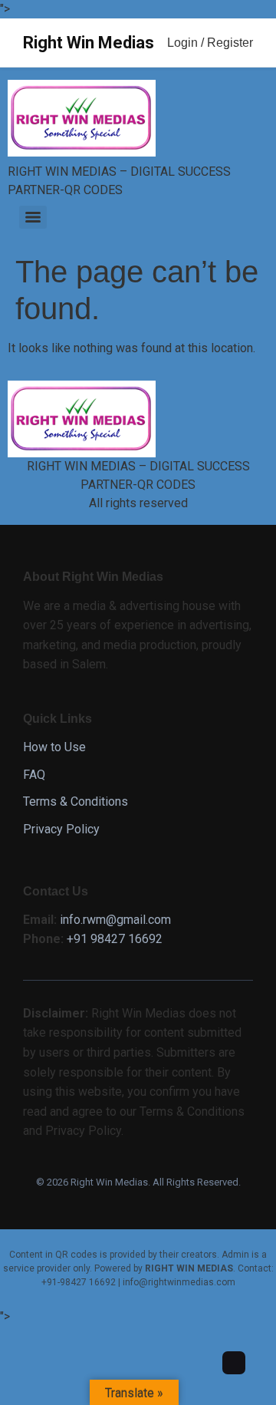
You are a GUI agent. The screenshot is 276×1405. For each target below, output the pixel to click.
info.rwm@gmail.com (115, 919)
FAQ (34, 774)
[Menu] (33, 217)
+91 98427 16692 (115, 939)
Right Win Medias (88, 42)
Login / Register (210, 42)
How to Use (54, 747)
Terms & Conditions (75, 801)
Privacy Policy (61, 829)
